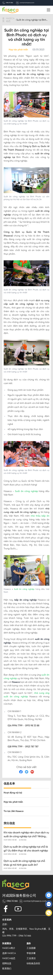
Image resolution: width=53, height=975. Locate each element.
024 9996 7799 (15, 725)
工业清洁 (31, 958)
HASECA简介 (8, 948)
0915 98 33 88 (32, 725)
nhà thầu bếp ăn (40, 516)
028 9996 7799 (15, 747)
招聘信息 (6, 963)
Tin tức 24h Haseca (13, 811)
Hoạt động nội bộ (13, 793)
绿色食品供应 (33, 963)
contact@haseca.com (27, 3)
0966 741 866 (9, 3)
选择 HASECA (9, 953)
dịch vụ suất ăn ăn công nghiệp (26, 74)
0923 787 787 (31, 747)
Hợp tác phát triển (13, 802)
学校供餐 (31, 953)
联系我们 (6, 968)
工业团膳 (31, 948)
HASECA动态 (8, 958)
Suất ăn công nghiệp (26, 491)
